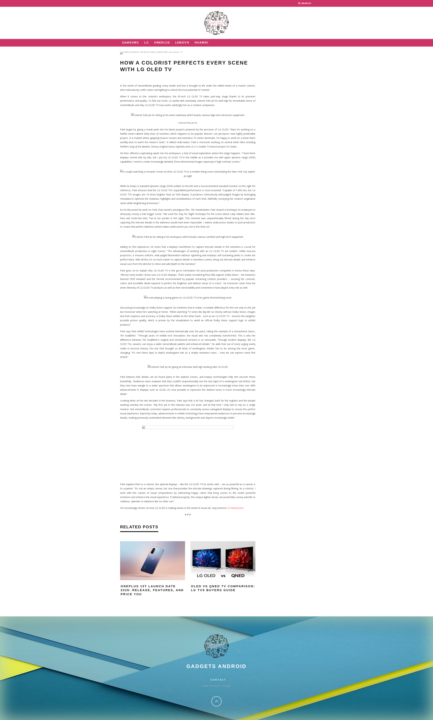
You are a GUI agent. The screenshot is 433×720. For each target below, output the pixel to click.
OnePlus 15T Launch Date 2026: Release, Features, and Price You (152, 590)
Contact (218, 680)
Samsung (130, 42)
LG (146, 42)
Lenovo (182, 42)
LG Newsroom (235, 508)
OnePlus (162, 42)
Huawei (201, 42)
